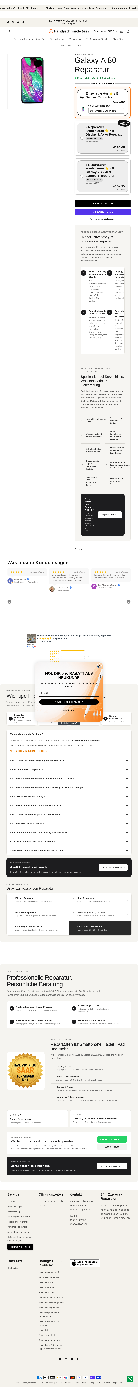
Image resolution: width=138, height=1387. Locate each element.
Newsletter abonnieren (69, 702)
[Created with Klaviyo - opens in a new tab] (69, 723)
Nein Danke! (69, 710)
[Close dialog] (99, 666)
